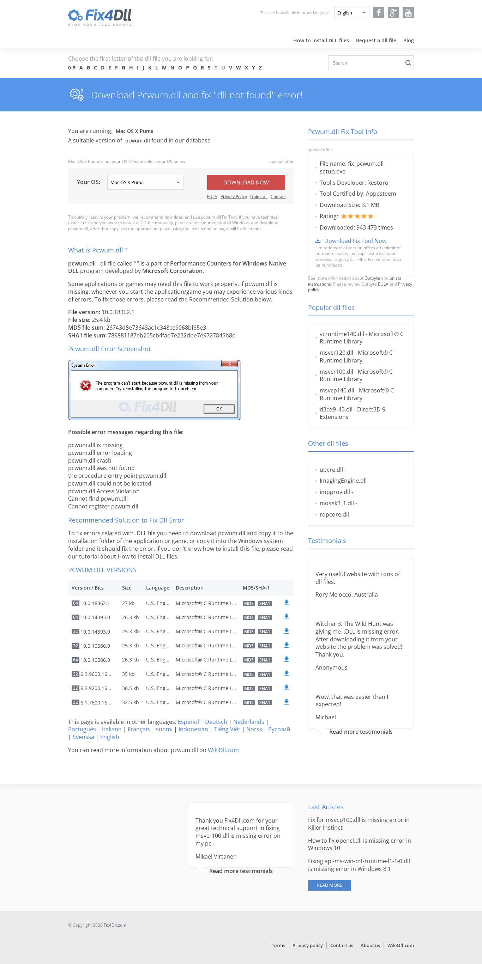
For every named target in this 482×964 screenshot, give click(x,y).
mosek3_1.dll (337, 503)
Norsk (254, 729)
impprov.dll (335, 492)
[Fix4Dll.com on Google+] (393, 12)
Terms (278, 945)
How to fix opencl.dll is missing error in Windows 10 (359, 844)
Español (188, 722)
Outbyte (372, 278)
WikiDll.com (223, 750)
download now (246, 182)
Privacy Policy (234, 197)
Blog (408, 40)
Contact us (341, 945)
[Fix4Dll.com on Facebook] (378, 12)
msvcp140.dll (337, 390)
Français (139, 729)
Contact (278, 197)
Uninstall (258, 197)
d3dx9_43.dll (336, 409)
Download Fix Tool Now (355, 240)
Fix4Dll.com (115, 925)
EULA (212, 197)
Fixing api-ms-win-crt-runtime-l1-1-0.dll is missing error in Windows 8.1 (359, 865)
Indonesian (193, 729)
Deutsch (216, 722)
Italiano (112, 729)
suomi (164, 729)
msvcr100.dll (336, 372)
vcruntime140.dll (342, 334)
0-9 (72, 67)
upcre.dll (331, 470)
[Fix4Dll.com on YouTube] (408, 12)
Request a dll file (376, 40)
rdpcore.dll (334, 514)
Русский (279, 729)
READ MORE (329, 885)
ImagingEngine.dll (343, 480)
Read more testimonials (361, 732)
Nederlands (248, 722)
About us (370, 945)
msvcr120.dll (336, 352)
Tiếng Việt (227, 729)
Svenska (83, 737)
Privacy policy (308, 945)
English (109, 737)
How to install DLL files (321, 40)
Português (82, 729)
